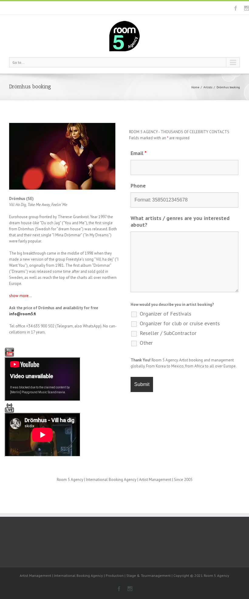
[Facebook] (235, 8)
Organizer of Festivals (165, 314)
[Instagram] (246, 8)
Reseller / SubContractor (168, 333)
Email (139, 153)
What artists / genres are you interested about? (180, 221)
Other (146, 343)
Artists (207, 87)
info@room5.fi (22, 313)
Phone (138, 185)
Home (195, 87)
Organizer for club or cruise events (180, 323)
